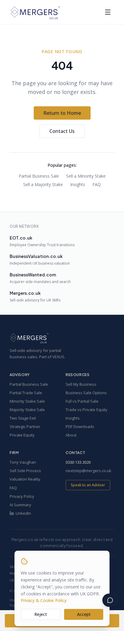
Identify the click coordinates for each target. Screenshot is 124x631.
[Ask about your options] (110, 600)
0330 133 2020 (78, 462)
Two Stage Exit (23, 418)
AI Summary (20, 504)
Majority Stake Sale (27, 409)
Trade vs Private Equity (86, 409)
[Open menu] (107, 12)
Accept (84, 614)
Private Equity (22, 435)
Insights (77, 184)
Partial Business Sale (39, 176)
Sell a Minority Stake (86, 176)
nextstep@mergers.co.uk (88, 470)
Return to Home (62, 113)
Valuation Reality (25, 479)
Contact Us (62, 131)
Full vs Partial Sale (82, 401)
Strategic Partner (25, 426)
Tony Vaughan (23, 462)
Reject (40, 614)
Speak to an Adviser (88, 485)
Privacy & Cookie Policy (44, 600)
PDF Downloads (80, 426)
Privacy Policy (22, 496)
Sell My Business (81, 384)
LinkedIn (23, 513)
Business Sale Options (86, 392)
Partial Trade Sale (26, 392)
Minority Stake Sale (27, 401)
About (71, 435)
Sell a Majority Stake (43, 184)
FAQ (96, 184)
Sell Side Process (25, 470)
